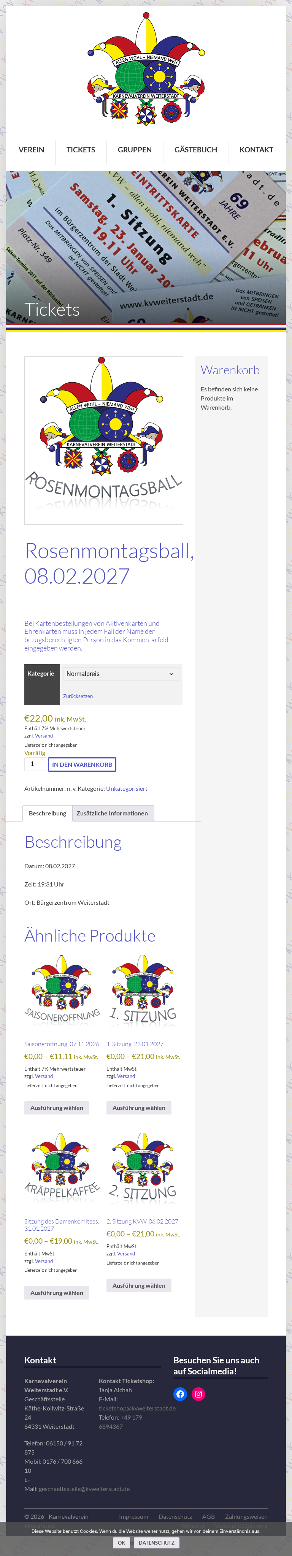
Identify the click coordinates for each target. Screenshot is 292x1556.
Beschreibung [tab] (47, 813)
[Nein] (282, 1539)
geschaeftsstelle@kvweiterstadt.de (84, 1488)
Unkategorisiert (127, 788)
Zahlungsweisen (246, 1516)
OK (121, 1543)
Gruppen (135, 150)
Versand (44, 736)
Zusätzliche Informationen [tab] (112, 813)
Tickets (81, 150)
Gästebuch (196, 150)
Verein (31, 150)
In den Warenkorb (82, 764)
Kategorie (40, 673)
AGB (208, 1516)
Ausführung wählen (56, 1107)
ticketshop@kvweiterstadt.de (137, 1408)
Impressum (133, 1516)
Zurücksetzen (78, 696)
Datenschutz (175, 1516)
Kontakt (256, 150)
